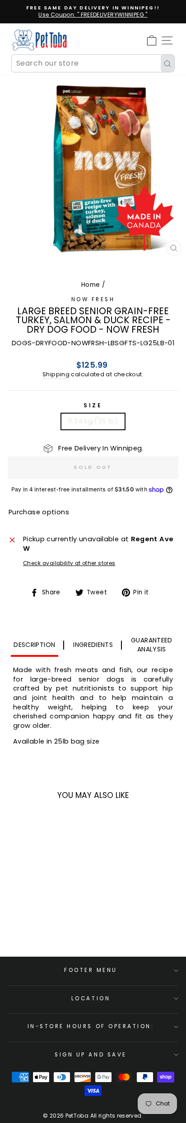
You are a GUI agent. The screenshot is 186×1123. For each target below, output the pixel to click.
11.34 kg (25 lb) (93, 421)
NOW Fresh (93, 299)
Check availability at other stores (69, 563)
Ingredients (93, 644)
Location (90, 998)
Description (34, 644)
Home (90, 285)
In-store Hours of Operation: (91, 1026)
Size (93, 405)
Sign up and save (91, 1054)
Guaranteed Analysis (151, 645)
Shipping (56, 374)
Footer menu (90, 970)
